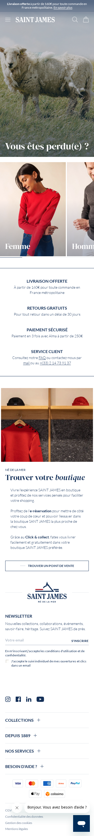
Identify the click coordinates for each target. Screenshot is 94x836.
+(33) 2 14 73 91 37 (55, 363)
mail (26, 363)
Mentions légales (16, 829)
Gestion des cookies (18, 822)
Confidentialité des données (24, 816)
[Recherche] (75, 19)
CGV (8, 810)
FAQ (42, 358)
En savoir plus (63, 7)
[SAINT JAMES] (35, 19)
